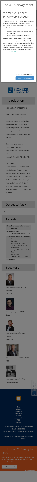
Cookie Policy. (13, 52)
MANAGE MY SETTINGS (24, 74)
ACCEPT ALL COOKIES (24, 78)
